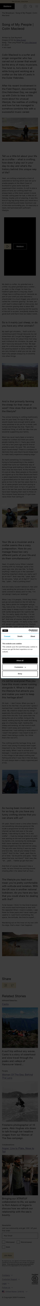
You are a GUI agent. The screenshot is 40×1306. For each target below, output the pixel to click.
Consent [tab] (7, 636)
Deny (20, 674)
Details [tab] (20, 636)
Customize (19, 667)
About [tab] (33, 636)
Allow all (20, 660)
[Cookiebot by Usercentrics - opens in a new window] (29, 630)
